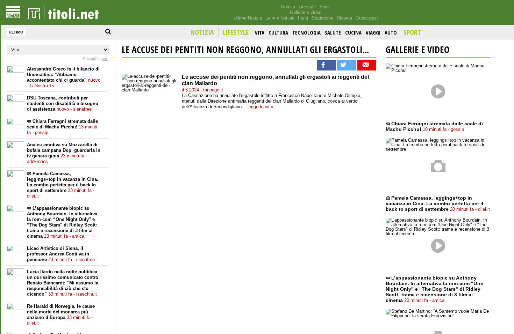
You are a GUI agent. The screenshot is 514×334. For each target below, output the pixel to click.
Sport (324, 6)
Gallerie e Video (418, 49)
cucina (353, 32)
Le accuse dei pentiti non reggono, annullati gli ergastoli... (245, 49)
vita (259, 32)
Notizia (288, 6)
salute (333, 32)
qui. (105, 59)
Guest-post (367, 18)
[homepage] (63, 12)
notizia (202, 32)
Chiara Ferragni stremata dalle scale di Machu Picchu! (62, 127)
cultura (278, 32)
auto (391, 32)
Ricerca (344, 18)
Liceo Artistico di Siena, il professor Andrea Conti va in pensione (61, 254)
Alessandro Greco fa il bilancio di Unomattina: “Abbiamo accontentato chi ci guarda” (63, 77)
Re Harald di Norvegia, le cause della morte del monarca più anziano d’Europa (61, 315)
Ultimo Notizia (248, 18)
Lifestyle (307, 6)
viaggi (373, 32)
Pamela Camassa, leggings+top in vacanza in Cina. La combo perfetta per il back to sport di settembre (62, 185)
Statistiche (322, 18)
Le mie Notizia (279, 18)
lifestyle (236, 32)
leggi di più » (260, 106)
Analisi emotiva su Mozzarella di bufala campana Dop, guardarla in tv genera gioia (63, 153)
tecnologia (306, 32)
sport (412, 32)
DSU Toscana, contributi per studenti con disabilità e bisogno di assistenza (62, 103)
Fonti (303, 18)
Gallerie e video (305, 12)
